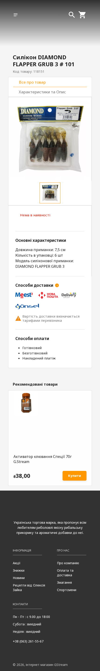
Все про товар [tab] (32, 82)
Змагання (64, 582)
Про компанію (68, 563)
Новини (19, 578)
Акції (16, 563)
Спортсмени (66, 590)
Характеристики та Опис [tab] (42, 92)
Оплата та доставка (65, 572)
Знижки (18, 570)
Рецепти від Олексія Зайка (29, 587)
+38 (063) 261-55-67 (28, 641)
